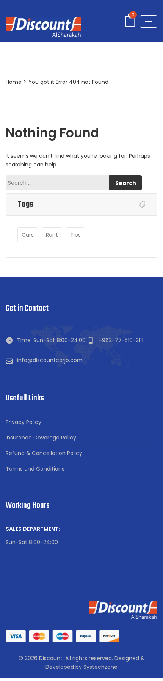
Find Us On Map (104, 361)
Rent (52, 235)
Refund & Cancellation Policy (44, 453)
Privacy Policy (23, 422)
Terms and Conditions (35, 468)
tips (75, 235)
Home (14, 82)
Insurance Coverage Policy (41, 437)
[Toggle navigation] (148, 21)
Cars (28, 235)
